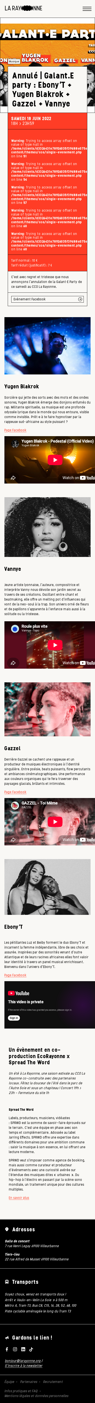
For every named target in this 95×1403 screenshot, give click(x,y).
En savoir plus (19, 1198)
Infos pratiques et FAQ (21, 1391)
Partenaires (28, 1382)
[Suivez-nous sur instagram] (15, 1349)
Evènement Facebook (30, 299)
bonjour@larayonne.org (23, 1361)
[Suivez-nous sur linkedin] (23, 1349)
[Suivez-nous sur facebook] (7, 1349)
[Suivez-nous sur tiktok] (31, 1349)
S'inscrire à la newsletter (23, 1366)
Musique (14, 61)
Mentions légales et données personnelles (36, 1396)
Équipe (9, 1382)
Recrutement (53, 1382)
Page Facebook (15, 430)
